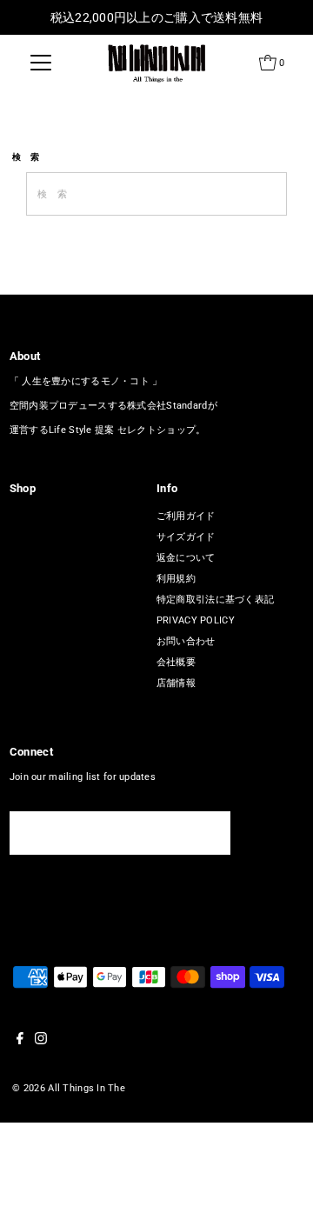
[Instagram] (40, 1042)
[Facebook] (20, 1042)
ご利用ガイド (186, 516)
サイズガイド (186, 537)
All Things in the (86, 1088)
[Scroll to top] (278, 1178)
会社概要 (176, 662)
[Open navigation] (41, 62)
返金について (186, 557)
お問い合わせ (186, 641)
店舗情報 (176, 683)
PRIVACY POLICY (195, 620)
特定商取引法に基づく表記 (215, 599)
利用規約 (176, 578)
